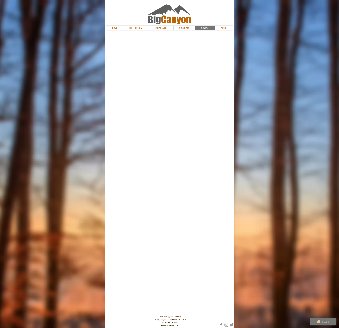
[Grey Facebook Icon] (221, 324)
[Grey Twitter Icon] (231, 324)
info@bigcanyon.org (169, 325)
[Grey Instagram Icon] (226, 324)
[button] (160, 28)
